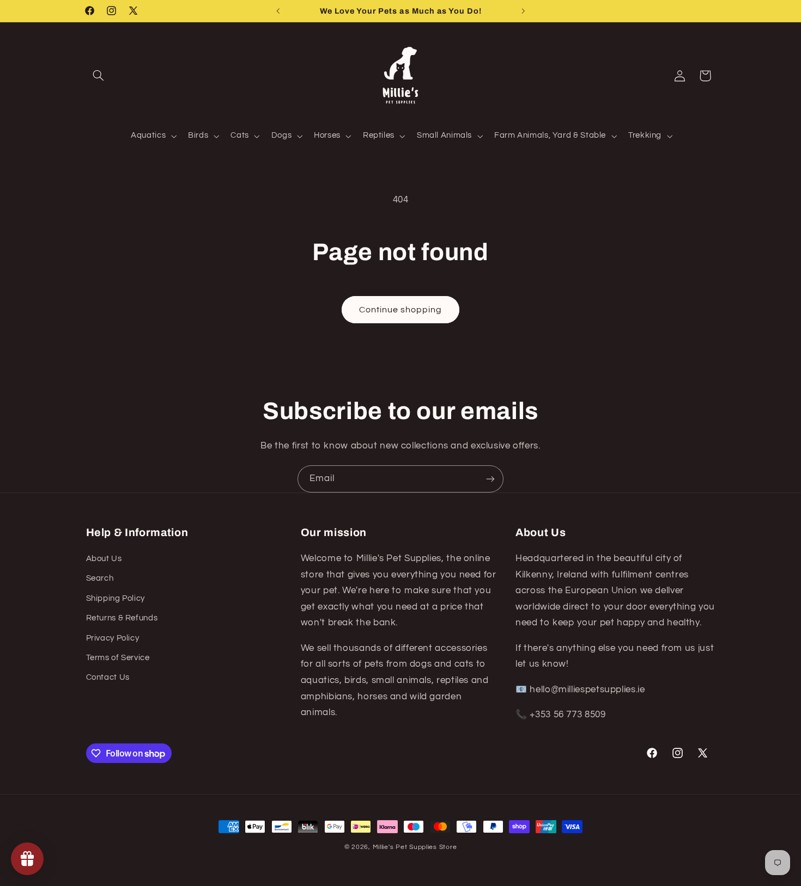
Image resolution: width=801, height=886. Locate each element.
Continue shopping (400, 309)
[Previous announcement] (278, 11)
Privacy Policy (112, 638)
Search (100, 578)
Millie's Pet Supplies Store (415, 847)
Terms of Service (118, 658)
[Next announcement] (523, 11)
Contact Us (108, 677)
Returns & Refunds (122, 618)
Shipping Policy (115, 598)
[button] (98, 75)
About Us (104, 559)
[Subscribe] (490, 478)
